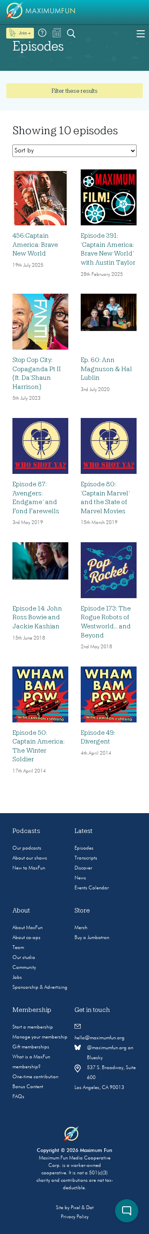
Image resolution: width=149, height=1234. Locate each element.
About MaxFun (27, 927)
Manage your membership (39, 1037)
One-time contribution (35, 1077)
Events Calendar (91, 888)
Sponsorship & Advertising (39, 987)
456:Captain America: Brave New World (35, 244)
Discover (83, 868)
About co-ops (26, 937)
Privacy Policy (75, 1217)
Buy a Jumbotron (91, 937)
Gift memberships (30, 1047)
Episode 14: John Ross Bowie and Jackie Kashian (37, 617)
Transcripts (85, 858)
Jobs (17, 977)
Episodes (84, 848)
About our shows (29, 858)
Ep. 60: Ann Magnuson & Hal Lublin (106, 369)
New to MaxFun (28, 868)
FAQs (18, 1096)
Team (18, 947)
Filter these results (74, 90)
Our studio (23, 957)
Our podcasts (26, 848)
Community (24, 967)
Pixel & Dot (82, 1207)
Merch (80, 927)
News (80, 878)
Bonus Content (27, 1086)
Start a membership (32, 1027)
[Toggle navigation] (140, 33)
